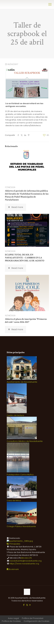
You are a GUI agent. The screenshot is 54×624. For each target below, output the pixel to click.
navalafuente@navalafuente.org (26, 560)
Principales (14, 543)
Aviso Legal (13, 618)
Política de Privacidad (32, 618)
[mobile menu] (49, 4)
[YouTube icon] (30, 604)
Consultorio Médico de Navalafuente (25, 441)
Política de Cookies (11, 621)
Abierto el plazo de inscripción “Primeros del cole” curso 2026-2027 (26, 321)
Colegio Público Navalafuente (21, 526)
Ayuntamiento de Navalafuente (22, 382)
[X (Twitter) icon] (27, 604)
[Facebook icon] (24, 604)
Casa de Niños (14, 500)
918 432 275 (26, 558)
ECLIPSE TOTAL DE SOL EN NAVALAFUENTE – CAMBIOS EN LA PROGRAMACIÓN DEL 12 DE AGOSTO (24, 257)
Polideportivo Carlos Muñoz (20, 474)
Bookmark (13, 569)
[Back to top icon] (27, 592)
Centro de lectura (15, 415)
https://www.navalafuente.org (24, 563)
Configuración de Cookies (36, 621)
